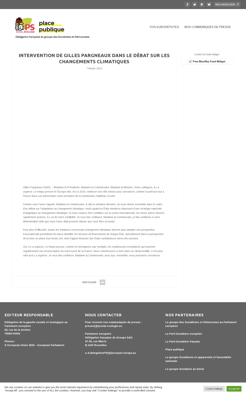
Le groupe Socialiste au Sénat (184, 369)
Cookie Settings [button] (214, 388)
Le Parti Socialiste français (182, 341)
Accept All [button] (234, 388)
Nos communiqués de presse (207, 27)
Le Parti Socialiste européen (183, 333)
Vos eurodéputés (164, 27)
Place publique (174, 349)
